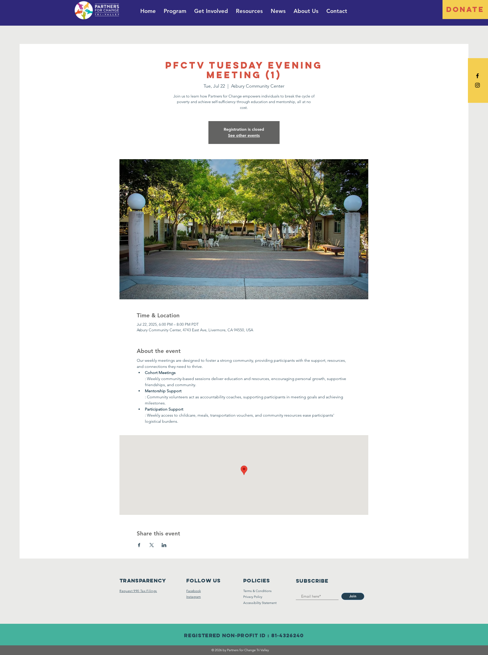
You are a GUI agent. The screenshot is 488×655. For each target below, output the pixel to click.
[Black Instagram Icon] (477, 85)
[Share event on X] (151, 545)
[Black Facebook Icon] (477, 76)
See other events (244, 135)
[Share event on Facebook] (139, 545)
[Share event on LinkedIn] (164, 545)
